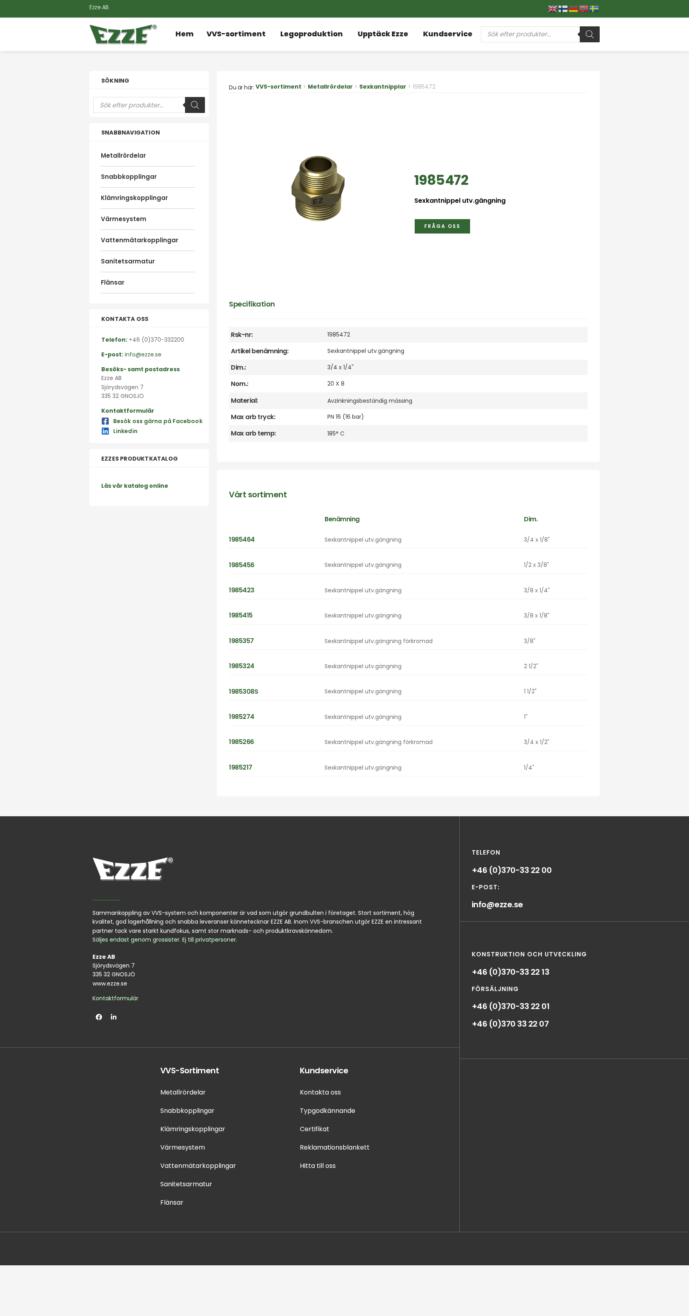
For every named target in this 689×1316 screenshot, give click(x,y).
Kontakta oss (320, 1092)
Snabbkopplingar (129, 176)
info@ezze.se (497, 904)
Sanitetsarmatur (128, 261)
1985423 (241, 590)
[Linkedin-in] (113, 1017)
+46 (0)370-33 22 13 (510, 972)
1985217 (240, 767)
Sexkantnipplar (382, 87)
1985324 (241, 666)
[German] (574, 8)
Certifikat (314, 1129)
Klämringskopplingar (134, 198)
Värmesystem (123, 219)
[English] (553, 8)
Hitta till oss (318, 1165)
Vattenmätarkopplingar (139, 240)
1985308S (243, 691)
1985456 (241, 565)
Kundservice (324, 1070)
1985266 (241, 741)
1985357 (241, 640)
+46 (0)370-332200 (156, 340)
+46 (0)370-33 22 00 (512, 870)
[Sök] (590, 34)
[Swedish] (594, 8)
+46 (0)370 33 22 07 (510, 1023)
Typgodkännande (327, 1110)
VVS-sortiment (278, 87)
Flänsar (112, 282)
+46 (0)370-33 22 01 (511, 1006)
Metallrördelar (123, 155)
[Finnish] (563, 8)
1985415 (241, 615)
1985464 (242, 539)
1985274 (241, 716)
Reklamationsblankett (335, 1147)
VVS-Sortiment (189, 1070)
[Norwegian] (584, 8)
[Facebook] (99, 1017)
